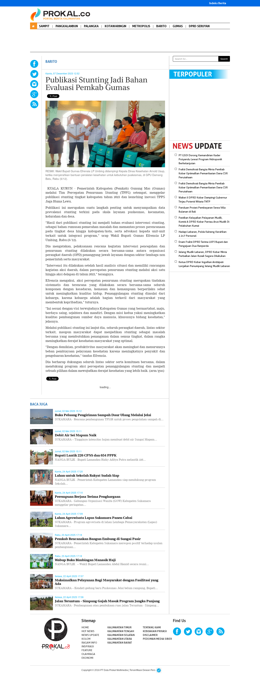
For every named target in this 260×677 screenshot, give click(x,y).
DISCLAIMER (150, 634)
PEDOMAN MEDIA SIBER (157, 638)
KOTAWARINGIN (115, 26)
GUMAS (178, 26)
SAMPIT (44, 26)
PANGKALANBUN (67, 26)
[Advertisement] (201, 112)
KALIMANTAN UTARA (119, 638)
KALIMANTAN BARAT (119, 642)
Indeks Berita (217, 3)
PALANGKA (91, 26)
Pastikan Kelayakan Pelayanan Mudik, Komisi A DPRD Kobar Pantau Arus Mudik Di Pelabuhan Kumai (204, 221)
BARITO (161, 26)
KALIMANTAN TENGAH (120, 631)
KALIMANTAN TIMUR (119, 627)
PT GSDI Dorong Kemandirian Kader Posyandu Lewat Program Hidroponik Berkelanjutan (200, 159)
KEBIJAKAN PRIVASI (155, 631)
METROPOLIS (141, 26)
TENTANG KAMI (152, 627)
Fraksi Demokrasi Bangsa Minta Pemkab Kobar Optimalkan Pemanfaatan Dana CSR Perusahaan (203, 173)
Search (224, 58)
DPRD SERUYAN (199, 26)
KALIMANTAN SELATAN (121, 634)
